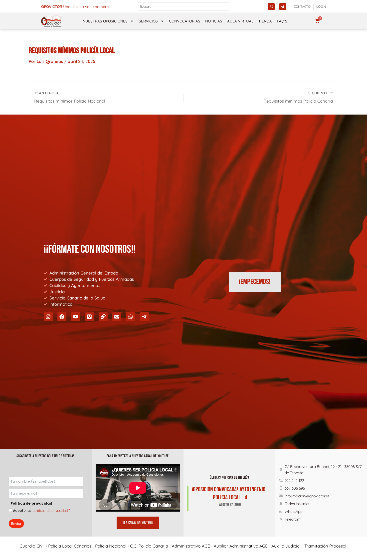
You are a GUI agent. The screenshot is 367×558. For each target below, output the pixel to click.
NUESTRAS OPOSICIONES (105, 21)
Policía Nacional (110, 546)
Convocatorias (184, 21)
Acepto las (41, 510)
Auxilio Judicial (286, 546)
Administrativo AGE (191, 546)
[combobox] (183, 6)
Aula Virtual (240, 21)
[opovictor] (51, 21)
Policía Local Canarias (69, 546)
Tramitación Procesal (326, 546)
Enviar (16, 523)
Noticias (213, 21)
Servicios (148, 21)
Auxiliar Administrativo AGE (241, 546)
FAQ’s (282, 21)
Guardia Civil (31, 546)
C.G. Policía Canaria (149, 546)
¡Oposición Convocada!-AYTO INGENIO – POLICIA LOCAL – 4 (230, 493)
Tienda (265, 21)
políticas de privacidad (50, 510)
